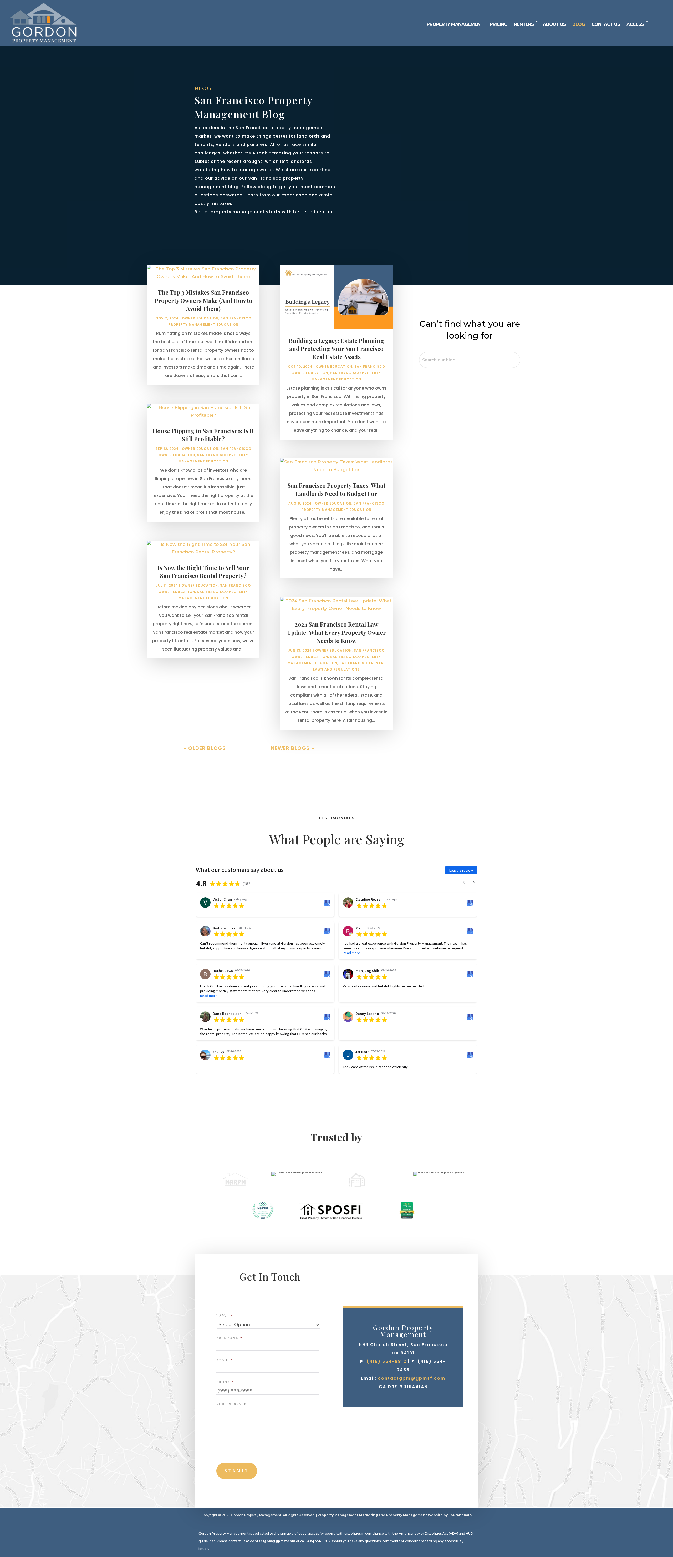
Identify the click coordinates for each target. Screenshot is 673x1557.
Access (635, 24)
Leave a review (461, 870)
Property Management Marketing (348, 1515)
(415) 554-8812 (386, 1361)
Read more (351, 952)
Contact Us (606, 24)
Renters (524, 24)
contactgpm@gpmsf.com (411, 1378)
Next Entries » (335, 748)
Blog (578, 24)
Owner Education (200, 318)
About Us (554, 24)
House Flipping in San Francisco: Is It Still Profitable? (203, 435)
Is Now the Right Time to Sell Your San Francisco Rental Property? (203, 572)
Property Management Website (414, 1515)
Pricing (498, 24)
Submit (237, 1470)
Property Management (455, 24)
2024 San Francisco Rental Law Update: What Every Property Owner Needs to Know (336, 632)
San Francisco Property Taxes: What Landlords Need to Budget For (336, 489)
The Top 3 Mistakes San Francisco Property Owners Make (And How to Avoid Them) (203, 300)
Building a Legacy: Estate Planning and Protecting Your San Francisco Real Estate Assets (336, 349)
